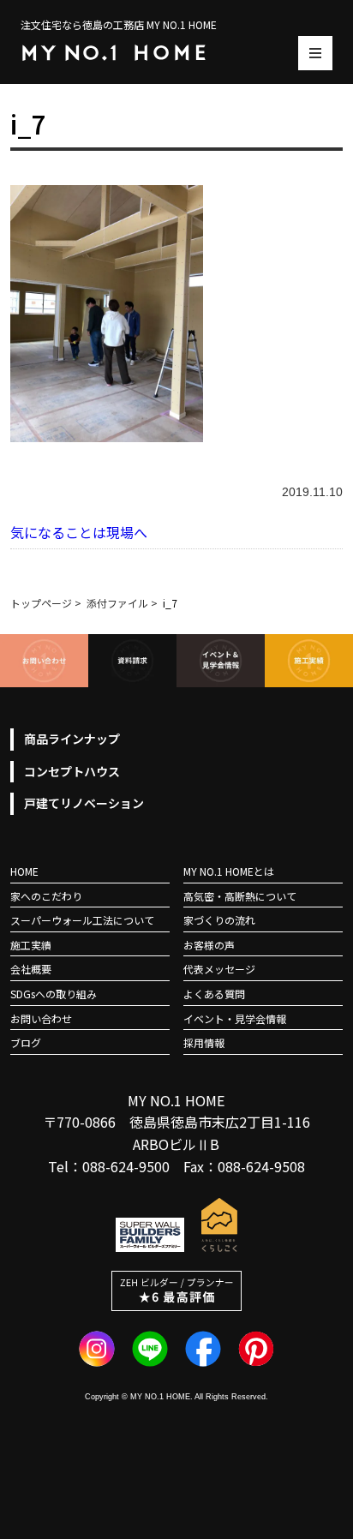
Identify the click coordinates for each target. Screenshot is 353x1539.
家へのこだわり (46, 896)
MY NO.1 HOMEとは (228, 871)
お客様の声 (209, 944)
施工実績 (30, 944)
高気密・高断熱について (239, 896)
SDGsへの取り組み (53, 993)
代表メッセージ (219, 968)
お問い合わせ (41, 1018)
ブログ (25, 1042)
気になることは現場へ (78, 532)
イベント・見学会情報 (234, 1018)
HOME (24, 871)
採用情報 (203, 1042)
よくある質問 (214, 993)
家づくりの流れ (219, 920)
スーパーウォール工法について (82, 920)
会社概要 (30, 968)
